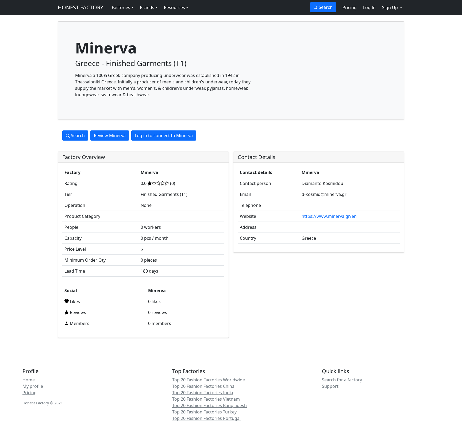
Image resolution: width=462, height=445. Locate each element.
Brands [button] (147, 7)
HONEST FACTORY (80, 7)
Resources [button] (174, 7)
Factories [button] (121, 7)
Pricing (349, 7)
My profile (32, 386)
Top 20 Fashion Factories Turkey (204, 412)
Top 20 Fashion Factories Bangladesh (209, 405)
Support (330, 386)
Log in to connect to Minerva (164, 135)
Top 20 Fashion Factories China (203, 386)
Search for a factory (342, 380)
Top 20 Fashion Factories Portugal (206, 418)
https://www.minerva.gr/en (329, 216)
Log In (369, 7)
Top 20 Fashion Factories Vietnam (206, 399)
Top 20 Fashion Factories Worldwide (208, 380)
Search (325, 7)
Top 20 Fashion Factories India (202, 393)
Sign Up (390, 7)
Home (28, 380)
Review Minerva (110, 135)
